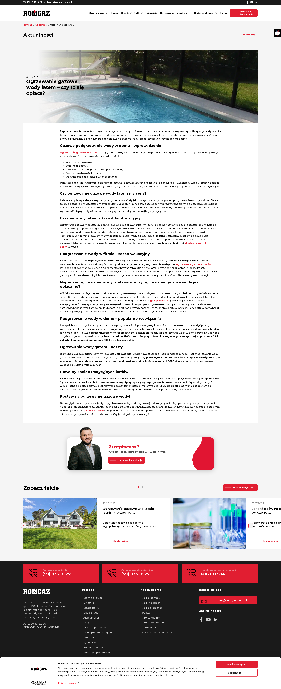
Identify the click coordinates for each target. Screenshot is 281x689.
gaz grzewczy (159, 300)
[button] (138, 487)
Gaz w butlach (151, 602)
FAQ (86, 622)
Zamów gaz (149, 627)
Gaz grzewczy (151, 597)
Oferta (125, 13)
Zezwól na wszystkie (236, 664)
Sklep (223, 13)
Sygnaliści (89, 642)
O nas (114, 13)
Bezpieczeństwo (94, 647)
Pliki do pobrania (94, 627)
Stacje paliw (91, 607)
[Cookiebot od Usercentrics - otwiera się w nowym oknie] (39, 683)
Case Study (90, 612)
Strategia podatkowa (97, 652)
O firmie (88, 602)
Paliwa (146, 612)
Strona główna (98, 13)
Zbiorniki (150, 13)
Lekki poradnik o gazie (98, 632)
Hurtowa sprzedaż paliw (175, 13)
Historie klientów (205, 13)
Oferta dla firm (152, 617)
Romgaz (27, 25)
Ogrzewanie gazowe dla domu (79, 152)
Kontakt (88, 637)
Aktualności (41, 25)
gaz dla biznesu (94, 410)
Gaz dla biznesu (152, 607)
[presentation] (23, 525)
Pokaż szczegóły (67, 683)
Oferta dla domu (153, 622)
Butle (137, 13)
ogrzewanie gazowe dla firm (194, 264)
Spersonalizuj (235, 672)
